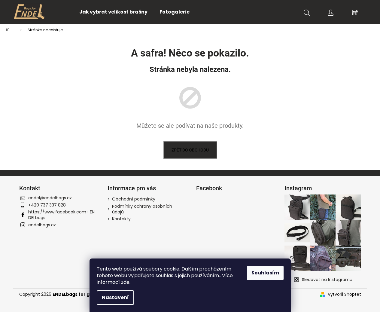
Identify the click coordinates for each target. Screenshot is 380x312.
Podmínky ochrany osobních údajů (142, 209)
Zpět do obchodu (190, 150)
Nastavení (115, 297)
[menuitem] (113, 12)
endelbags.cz (42, 225)
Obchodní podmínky (133, 199)
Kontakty (121, 219)
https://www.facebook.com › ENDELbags (61, 215)
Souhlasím (265, 272)
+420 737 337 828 (47, 205)
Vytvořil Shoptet (344, 294)
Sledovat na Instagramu (327, 280)
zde (125, 282)
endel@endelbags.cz (50, 198)
